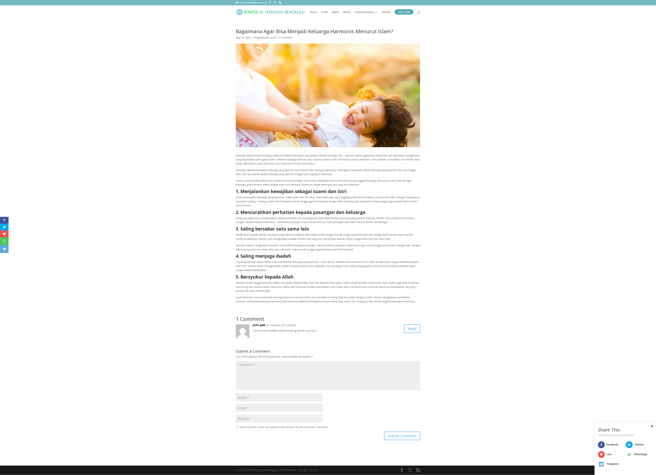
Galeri (335, 12)
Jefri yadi (259, 325)
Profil (324, 12)
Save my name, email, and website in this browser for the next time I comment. (284, 427)
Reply (412, 328)
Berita (346, 12)
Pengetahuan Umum (265, 37)
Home (313, 12)
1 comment (285, 37)
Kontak (386, 12)
